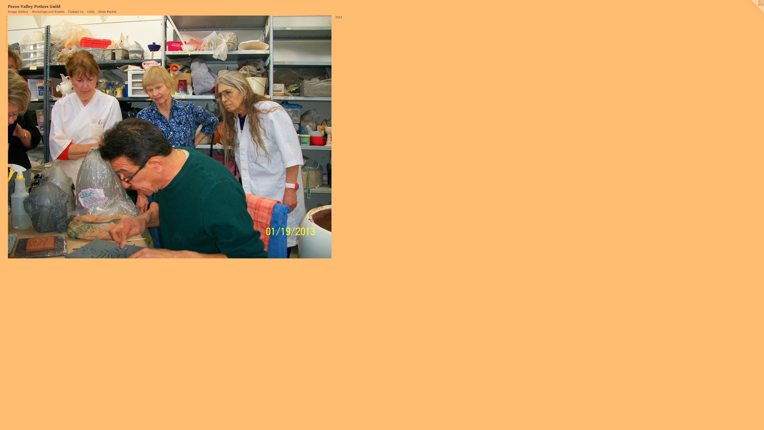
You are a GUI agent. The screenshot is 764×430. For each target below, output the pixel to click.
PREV (11, 113)
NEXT (19, 113)
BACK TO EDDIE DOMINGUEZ (24, 116)
